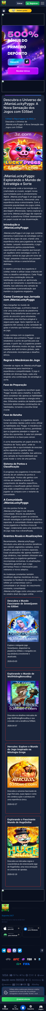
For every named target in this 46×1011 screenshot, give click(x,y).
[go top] (42, 950)
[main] (23, 1007)
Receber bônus (23, 71)
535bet (8, 119)
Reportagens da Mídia (24, 119)
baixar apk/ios (30, 999)
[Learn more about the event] (23, 19)
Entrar (19, 3)
